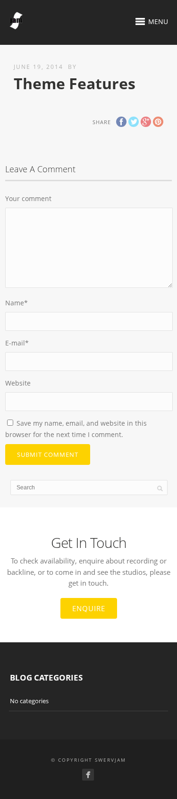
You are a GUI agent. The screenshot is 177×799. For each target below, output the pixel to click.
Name (16, 302)
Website (18, 382)
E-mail (17, 342)
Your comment (28, 198)
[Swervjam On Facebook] (88, 775)
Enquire (88, 608)
